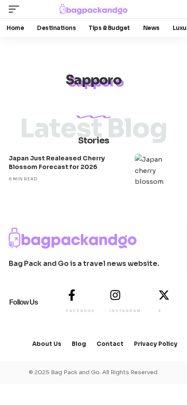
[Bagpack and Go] (93, 9)
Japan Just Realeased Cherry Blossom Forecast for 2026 (57, 162)
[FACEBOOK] (71, 295)
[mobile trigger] (16, 9)
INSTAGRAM (125, 311)
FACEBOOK (80, 311)
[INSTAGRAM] (115, 295)
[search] (171, 9)
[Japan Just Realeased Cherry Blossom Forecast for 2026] (156, 171)
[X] (164, 295)
